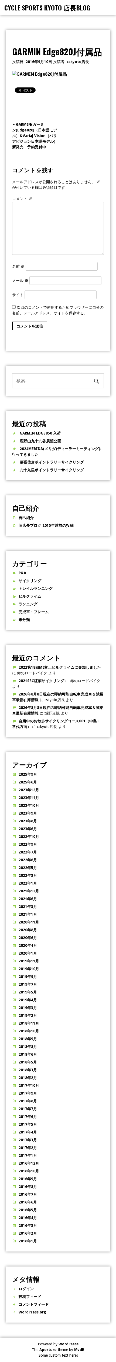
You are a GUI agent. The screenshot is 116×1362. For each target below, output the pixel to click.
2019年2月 (28, 1015)
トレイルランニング (36, 588)
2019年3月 (28, 1008)
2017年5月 (28, 1124)
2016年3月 (28, 1225)
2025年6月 (28, 782)
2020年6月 (28, 938)
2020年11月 (29, 922)
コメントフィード (34, 1304)
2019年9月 (28, 976)
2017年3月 (28, 1140)
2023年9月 (28, 813)
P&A (22, 573)
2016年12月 (29, 1163)
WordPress (69, 1344)
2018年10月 (29, 1031)
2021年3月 (28, 906)
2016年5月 (28, 1210)
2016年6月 (28, 1202)
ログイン (26, 1289)
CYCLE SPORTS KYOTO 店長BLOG (47, 7)
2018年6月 (28, 1054)
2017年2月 (28, 1148)
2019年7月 (28, 984)
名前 (18, 266)
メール (20, 280)
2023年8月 (28, 821)
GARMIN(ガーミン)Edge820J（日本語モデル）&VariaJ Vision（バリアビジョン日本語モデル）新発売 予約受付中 (34, 135)
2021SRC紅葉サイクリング (41, 681)
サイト (17, 295)
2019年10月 (29, 969)
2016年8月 (28, 1186)
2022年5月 (28, 868)
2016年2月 (28, 1233)
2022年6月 (28, 860)
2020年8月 (28, 930)
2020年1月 (28, 953)
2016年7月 (28, 1194)
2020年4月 (28, 945)
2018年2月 (28, 1078)
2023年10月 (29, 805)
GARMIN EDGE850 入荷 (40, 433)
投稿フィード (30, 1296)
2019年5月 (28, 992)
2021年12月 (29, 891)
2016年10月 (29, 1171)
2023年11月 (29, 798)
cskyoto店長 (78, 62)
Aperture (48, 1350)
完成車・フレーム (34, 612)
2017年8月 (28, 1101)
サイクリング (30, 581)
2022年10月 (29, 836)
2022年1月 (28, 883)
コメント (22, 199)
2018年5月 (28, 1062)
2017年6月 (28, 1116)
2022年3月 (28, 875)
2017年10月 (29, 1085)
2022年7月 (28, 852)
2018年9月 (28, 1039)
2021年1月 (28, 914)
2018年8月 (28, 1046)
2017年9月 (28, 1093)
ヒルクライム (30, 596)
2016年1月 (28, 1241)
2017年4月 (28, 1132)
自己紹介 (26, 518)
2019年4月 (28, 1000)
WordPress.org (32, 1312)
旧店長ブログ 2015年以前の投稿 (46, 525)
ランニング (28, 604)
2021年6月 (28, 899)
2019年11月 (29, 961)
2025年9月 (28, 774)
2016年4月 (28, 1218)
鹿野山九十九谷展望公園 (40, 441)
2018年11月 (29, 1023)
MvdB (79, 1350)
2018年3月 (28, 1070)
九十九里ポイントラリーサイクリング (52, 470)
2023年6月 (28, 829)
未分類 (24, 619)
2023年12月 (29, 790)
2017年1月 (28, 1155)
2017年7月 (28, 1109)
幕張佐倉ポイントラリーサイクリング (52, 462)
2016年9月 (28, 1179)
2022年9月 (28, 844)
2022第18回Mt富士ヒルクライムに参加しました (60, 667)
